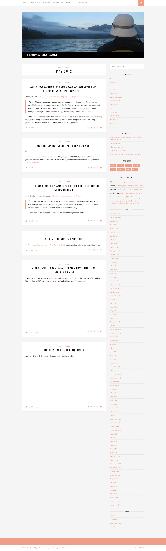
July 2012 (113, 303)
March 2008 (114, 497)
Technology (114, 119)
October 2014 (114, 236)
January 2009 (114, 460)
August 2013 (114, 262)
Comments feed (115, 523)
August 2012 (114, 299)
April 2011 (113, 359)
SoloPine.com (66, 548)
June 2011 (113, 352)
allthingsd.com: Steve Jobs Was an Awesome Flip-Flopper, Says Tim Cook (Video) (63, 88)
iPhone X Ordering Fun (117, 147)
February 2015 (115, 232)
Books (112, 86)
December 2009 (115, 419)
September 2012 (115, 296)
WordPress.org (115, 527)
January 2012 (114, 326)
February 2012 (115, 322)
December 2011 (115, 329)
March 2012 (114, 318)
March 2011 (114, 363)
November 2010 (115, 378)
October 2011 (114, 337)
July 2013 (113, 266)
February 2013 (115, 285)
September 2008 (115, 475)
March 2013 (114, 281)
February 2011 (115, 367)
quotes (121, 170)
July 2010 (113, 393)
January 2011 (114, 370)
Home (24, 3)
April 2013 (113, 277)
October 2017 (114, 221)
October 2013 (114, 258)
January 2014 (114, 255)
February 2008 (115, 501)
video (135, 170)
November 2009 (115, 423)
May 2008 (113, 490)
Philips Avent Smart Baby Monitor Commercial (125, 154)
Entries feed (114, 519)
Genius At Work (115, 143)
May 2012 (113, 311)
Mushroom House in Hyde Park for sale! (41, 157)
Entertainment (115, 101)
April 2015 (113, 225)
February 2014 (115, 251)
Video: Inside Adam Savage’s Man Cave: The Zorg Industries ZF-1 (64, 270)
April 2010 (113, 404)
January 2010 (114, 415)
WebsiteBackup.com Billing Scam (121, 151)
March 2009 (114, 453)
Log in (112, 516)
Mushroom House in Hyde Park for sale (64, 146)
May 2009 (113, 445)
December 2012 (115, 288)
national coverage (32, 162)
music (113, 170)
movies (136, 165)
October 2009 (114, 426)
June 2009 (113, 441)
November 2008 (115, 468)
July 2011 (113, 348)
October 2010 (114, 382)
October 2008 (114, 471)
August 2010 (114, 389)
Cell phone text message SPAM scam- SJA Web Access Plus (124, 202)
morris (38, 128)
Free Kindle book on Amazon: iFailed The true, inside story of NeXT (63, 188)
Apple (113, 165)
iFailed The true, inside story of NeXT (65, 196)
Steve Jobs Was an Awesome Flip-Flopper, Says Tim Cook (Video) (64, 96)
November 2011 (115, 333)
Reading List (58, 3)
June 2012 (113, 307)
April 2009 (113, 449)
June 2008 (113, 486)
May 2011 (113, 356)
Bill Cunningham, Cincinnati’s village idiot (129, 186)
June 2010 (113, 397)
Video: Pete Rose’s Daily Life (64, 239)
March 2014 (114, 247)
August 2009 (114, 434)
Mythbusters (54, 278)
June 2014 (113, 243)
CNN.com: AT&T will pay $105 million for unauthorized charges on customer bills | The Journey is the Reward (125, 199)
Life (111, 108)
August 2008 (114, 479)
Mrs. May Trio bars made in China (131, 189)
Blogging (113, 82)
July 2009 (113, 438)
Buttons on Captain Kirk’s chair (125, 182)
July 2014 (113, 240)
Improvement (35, 3)
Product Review (81, 3)
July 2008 (113, 483)
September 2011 (115, 341)
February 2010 (115, 412)
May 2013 (113, 273)
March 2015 (114, 229)
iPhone (120, 165)
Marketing (113, 112)
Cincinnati (113, 93)
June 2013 (113, 270)
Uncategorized (63, 83)
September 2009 (115, 430)
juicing (128, 165)
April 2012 (113, 314)
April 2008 (113, 494)
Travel (68, 3)
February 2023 (115, 214)
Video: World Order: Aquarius (64, 350)
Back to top (138, 548)
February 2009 (115, 456)
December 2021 (115, 217)
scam (128, 170)
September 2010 (115, 385)
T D (111, 182)
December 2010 (115, 374)
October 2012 (114, 292)
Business (46, 3)
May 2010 (113, 400)
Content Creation (116, 97)
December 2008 (115, 464)
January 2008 (114, 505)
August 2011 (114, 344)
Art (111, 78)
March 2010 (114, 408)
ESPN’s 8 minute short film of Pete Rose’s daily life (45, 245)
